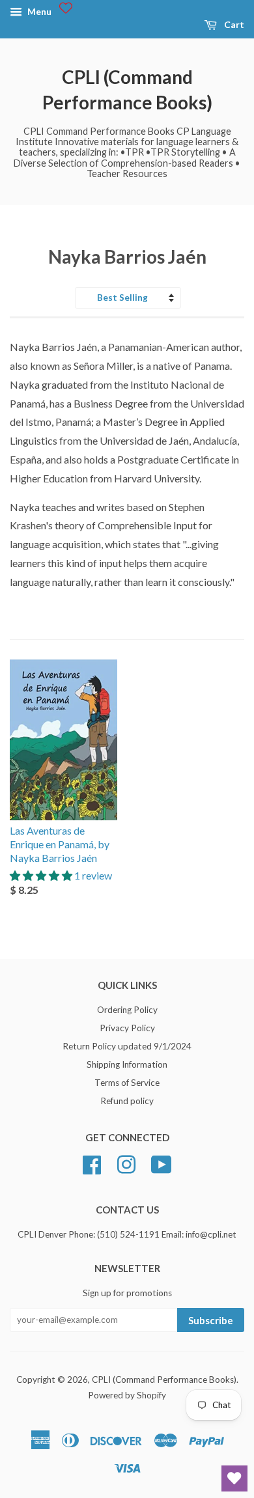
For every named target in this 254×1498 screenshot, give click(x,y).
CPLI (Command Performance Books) (127, 89)
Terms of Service (127, 1082)
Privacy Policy (127, 1028)
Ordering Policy (127, 1010)
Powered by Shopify (127, 1395)
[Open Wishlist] (234, 1478)
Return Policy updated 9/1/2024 (127, 1046)
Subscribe (210, 1320)
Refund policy (127, 1101)
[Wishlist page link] (65, 7)
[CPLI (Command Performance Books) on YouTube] (161, 1163)
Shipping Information (127, 1064)
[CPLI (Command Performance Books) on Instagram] (126, 1163)
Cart (233, 24)
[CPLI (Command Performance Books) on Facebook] (92, 1163)
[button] (42, 875)
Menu (38, 11)
